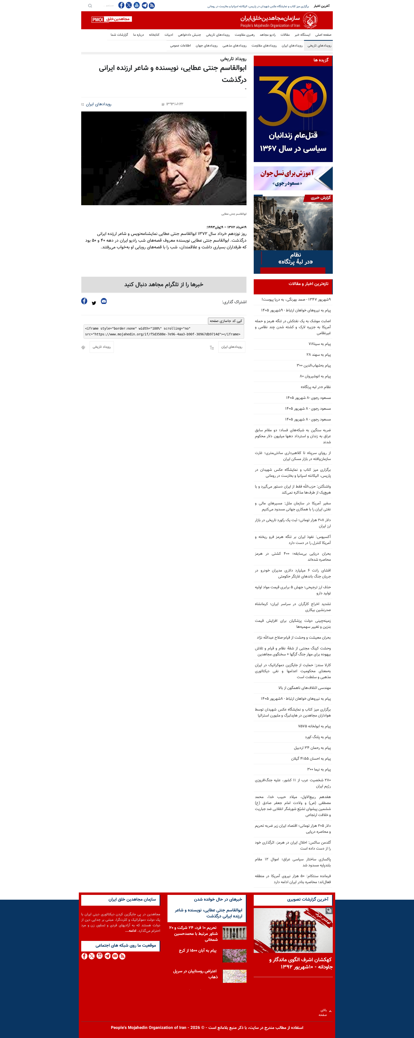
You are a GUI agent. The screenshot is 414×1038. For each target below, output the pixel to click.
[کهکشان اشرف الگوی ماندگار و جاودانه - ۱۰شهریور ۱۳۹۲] (293, 930)
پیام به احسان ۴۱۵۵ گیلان (311, 759)
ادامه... (130, 931)
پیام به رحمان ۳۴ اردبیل (312, 748)
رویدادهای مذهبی (235, 45)
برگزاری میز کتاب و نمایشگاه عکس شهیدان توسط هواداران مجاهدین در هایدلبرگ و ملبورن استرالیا (293, 713)
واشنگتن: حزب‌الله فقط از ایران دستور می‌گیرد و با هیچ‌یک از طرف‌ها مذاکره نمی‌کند (262, 6)
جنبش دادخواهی (189, 35)
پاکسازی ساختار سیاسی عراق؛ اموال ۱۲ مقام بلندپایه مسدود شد (293, 863)
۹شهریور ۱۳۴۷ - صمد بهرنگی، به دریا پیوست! (296, 300)
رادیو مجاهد (268, 35)
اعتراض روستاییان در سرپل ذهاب (195, 973)
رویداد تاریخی (102, 347)
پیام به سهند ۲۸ (319, 355)
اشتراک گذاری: (234, 302)
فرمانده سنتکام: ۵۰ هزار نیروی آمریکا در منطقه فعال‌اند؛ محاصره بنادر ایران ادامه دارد (293, 879)
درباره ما (138, 35)
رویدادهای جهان (207, 45)
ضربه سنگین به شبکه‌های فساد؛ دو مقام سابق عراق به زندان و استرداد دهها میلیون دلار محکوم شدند (293, 436)
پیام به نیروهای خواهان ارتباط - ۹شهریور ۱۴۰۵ (296, 311)
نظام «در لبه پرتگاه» (316, 387)
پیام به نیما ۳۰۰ (319, 770)
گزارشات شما (119, 35)
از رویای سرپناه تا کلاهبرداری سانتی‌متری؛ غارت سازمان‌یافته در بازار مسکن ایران (293, 456)
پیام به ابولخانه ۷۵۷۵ (314, 726)
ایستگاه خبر (302, 35)
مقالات (285, 35)
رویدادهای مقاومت (264, 45)
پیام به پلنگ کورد (318, 737)
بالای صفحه (324, 1011)
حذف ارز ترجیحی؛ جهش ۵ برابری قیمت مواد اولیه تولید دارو (293, 590)
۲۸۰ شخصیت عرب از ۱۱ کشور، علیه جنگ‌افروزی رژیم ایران (293, 783)
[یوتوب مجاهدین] (136, 5)
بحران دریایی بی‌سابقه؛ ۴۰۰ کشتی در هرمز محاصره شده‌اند (293, 557)
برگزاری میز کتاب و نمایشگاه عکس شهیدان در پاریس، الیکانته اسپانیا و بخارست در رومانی (293, 473)
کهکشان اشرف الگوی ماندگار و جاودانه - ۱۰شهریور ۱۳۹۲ (301, 964)
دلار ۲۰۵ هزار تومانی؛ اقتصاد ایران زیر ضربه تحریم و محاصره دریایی (293, 829)
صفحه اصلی (323, 35)
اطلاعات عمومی (180, 45)
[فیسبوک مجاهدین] (121, 5)
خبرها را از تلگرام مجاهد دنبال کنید (163, 284)
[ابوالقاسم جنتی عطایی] (164, 158)
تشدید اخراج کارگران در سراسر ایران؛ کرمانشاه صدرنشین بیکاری (293, 607)
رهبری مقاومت (245, 35)
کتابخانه (154, 35)
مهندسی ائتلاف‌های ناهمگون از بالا (304, 688)
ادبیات (169, 35)
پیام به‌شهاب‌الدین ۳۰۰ (314, 366)
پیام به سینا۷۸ (320, 344)
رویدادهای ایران (292, 45)
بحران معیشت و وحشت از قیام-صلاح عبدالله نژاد (294, 638)
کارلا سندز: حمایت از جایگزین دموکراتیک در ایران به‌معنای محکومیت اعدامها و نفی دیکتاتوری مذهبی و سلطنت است (293, 671)
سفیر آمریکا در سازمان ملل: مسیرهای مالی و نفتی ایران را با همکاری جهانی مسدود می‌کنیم (293, 507)
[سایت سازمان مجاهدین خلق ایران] (207, 20)
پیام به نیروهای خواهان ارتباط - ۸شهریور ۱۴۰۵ (296, 699)
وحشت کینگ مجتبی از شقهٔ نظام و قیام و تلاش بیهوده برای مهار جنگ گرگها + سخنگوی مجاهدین (293, 652)
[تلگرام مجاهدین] (144, 5)
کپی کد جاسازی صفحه (226, 321)
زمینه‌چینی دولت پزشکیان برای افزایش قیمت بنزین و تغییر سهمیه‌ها (293, 624)
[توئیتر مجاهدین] (129, 5)
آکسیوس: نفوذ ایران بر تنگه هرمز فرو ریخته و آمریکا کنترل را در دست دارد (293, 540)
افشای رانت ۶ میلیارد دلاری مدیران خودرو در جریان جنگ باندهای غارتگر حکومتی (293, 574)
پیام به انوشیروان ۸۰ (315, 376)
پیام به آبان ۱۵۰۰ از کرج (198, 949)
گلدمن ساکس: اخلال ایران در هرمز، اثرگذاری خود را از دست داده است (293, 846)
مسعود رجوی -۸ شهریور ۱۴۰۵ (308, 398)
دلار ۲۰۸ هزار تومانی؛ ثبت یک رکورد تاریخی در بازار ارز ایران (293, 523)
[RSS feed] (152, 5)
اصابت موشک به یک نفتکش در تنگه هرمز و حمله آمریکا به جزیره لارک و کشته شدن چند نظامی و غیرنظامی (293, 327)
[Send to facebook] (84, 301)
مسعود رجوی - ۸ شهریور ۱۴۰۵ (308, 409)
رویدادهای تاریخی (218, 35)
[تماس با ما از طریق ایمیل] (115, 956)
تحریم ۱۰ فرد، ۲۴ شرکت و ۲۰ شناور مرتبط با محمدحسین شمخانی (193, 932)
